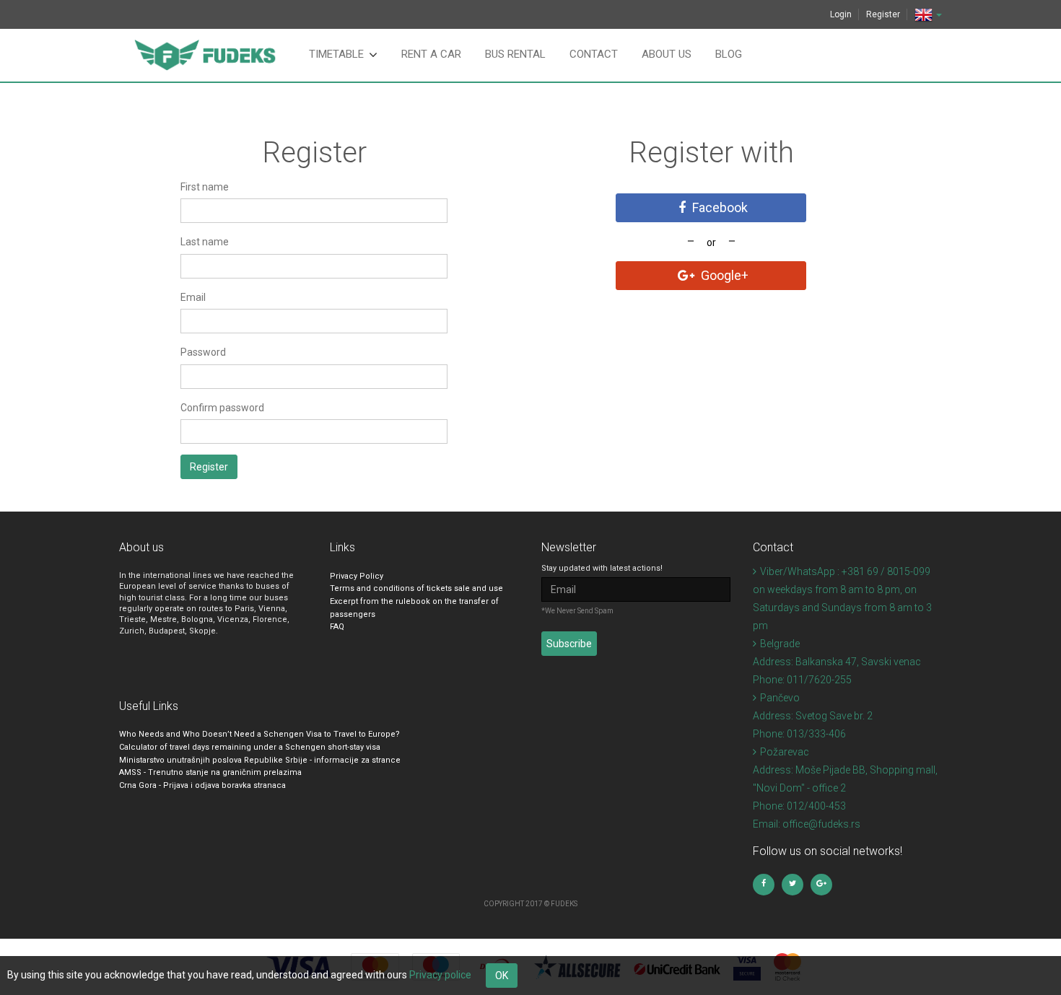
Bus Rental (515, 54)
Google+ (723, 275)
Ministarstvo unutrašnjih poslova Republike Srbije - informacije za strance (260, 760)
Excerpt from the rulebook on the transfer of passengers (414, 608)
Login (841, 14)
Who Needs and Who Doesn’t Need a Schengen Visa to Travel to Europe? (259, 734)
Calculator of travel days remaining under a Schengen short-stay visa (249, 747)
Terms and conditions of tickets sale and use (416, 588)
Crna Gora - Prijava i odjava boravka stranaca (202, 785)
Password (203, 352)
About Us (666, 54)
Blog (728, 54)
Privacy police (440, 975)
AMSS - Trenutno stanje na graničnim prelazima (210, 772)
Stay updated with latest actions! (602, 568)
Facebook (718, 207)
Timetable (336, 54)
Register (883, 14)
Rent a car (431, 54)
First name (204, 187)
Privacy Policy (356, 576)
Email (193, 297)
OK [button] (501, 975)
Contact (593, 54)
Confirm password (222, 407)
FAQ (337, 626)
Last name (204, 241)
